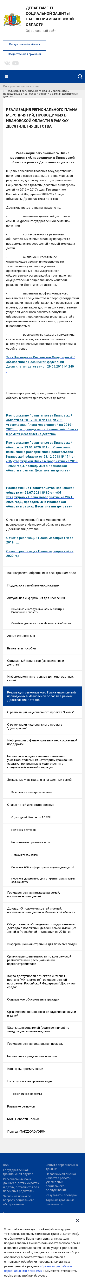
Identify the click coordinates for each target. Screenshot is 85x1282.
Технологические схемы (26, 1093)
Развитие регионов (21, 1106)
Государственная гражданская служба (18, 1172)
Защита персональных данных (62, 1167)
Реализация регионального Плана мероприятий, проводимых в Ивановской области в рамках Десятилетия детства (41, 696)
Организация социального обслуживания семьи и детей (41, 1013)
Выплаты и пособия (21, 648)
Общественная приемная (24, 54)
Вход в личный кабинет (24, 44)
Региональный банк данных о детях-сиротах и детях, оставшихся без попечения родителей (21, 1185)
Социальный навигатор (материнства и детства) (35, 662)
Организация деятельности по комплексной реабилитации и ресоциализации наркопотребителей (39, 960)
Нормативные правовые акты (30, 842)
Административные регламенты (60, 1202)
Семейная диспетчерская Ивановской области (41, 623)
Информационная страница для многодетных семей (40, 678)
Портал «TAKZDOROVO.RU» (26, 1131)
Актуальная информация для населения (36, 598)
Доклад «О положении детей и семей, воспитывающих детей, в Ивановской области (41, 910)
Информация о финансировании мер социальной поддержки (42, 742)
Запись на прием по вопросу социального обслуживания (18, 1200)
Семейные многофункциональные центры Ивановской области (37, 610)
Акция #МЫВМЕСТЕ (21, 636)
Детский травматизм (24, 854)
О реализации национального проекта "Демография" (34, 726)
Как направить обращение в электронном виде (41, 573)
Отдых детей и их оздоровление (30, 805)
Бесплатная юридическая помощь (32, 1056)
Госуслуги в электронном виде (29, 1081)
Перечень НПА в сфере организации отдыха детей (42, 867)
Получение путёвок (23, 829)
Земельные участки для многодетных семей (39, 780)
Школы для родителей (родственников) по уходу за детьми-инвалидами (38, 1029)
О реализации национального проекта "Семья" (40, 712)
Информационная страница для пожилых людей (42, 944)
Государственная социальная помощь (35, 1044)
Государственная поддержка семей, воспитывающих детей (33, 894)
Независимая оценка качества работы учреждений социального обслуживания (61, 1182)
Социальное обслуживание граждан (33, 999)
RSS (6, 1165)
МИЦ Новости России (23, 1119)
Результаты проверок (62, 1195)
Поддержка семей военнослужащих (33, 585)
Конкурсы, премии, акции (25, 1069)
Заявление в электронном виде (31, 792)
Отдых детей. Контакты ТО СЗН (31, 817)
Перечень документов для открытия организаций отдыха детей (43, 880)
